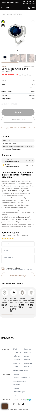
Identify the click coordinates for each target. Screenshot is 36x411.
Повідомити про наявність (20, 127)
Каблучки (9, 13)
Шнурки (16, 366)
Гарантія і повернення (21, 377)
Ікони (26, 370)
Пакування (28, 366)
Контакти (16, 384)
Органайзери (18, 370)
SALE (15, 349)
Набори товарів (19, 392)
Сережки (27, 359)
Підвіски (27, 352)
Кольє (26, 356)
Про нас (16, 374)
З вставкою (17, 13)
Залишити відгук (18, 276)
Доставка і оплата (19, 381)
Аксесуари (28, 363)
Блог (14, 395)
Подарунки (17, 352)
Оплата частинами (18, 119)
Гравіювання (29, 349)
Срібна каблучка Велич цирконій (12, 14)
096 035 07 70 (18, 400)
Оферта (16, 388)
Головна (4, 13)
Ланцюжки (17, 359)
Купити (18, 112)
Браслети (16, 363)
